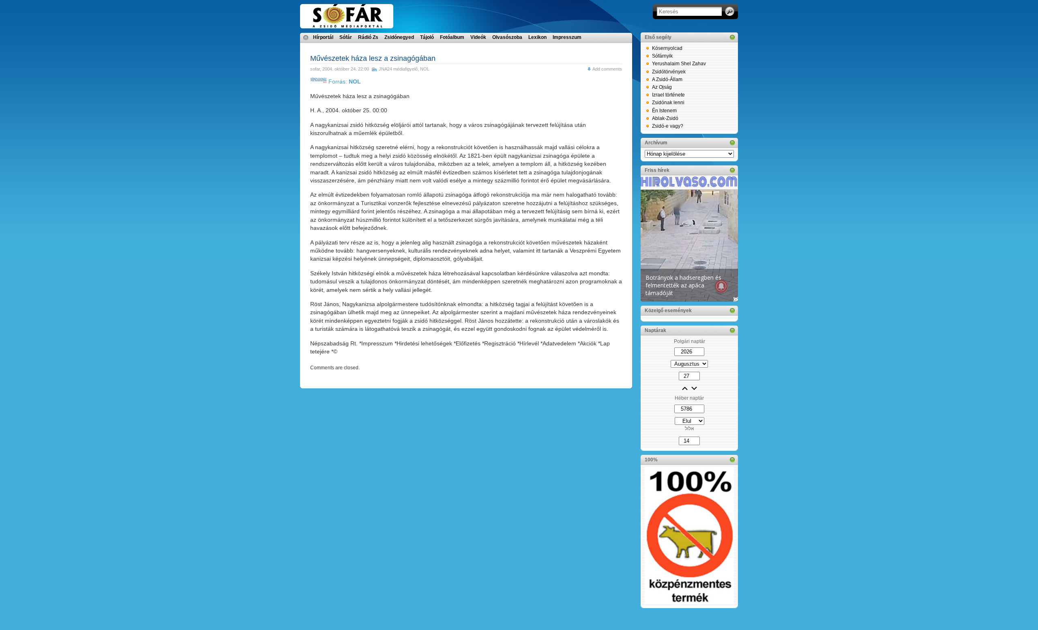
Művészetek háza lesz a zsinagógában (372, 58)
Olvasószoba (507, 37)
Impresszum (567, 37)
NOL (424, 68)
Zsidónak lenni (668, 102)
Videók (478, 37)
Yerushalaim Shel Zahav (679, 63)
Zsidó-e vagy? (667, 126)
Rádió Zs (368, 37)
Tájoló (427, 37)
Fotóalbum (452, 37)
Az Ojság (662, 87)
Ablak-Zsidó (665, 118)
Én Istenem (664, 111)
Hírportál (323, 37)
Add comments (607, 68)
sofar (315, 68)
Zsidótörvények (669, 72)
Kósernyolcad (667, 48)
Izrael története (668, 95)
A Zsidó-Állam (667, 79)
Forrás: (344, 81)
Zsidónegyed (399, 37)
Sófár (345, 37)
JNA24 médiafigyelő (398, 68)
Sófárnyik (662, 56)
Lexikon (537, 37)
